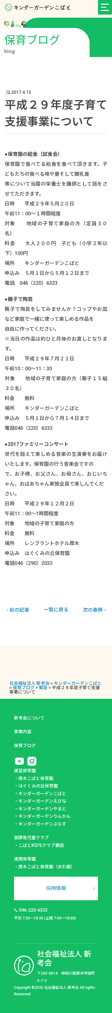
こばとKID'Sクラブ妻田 (41, 845)
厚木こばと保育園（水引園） (46, 866)
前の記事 (19, 610)
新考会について (29, 718)
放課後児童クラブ (31, 837)
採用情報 (56, 888)
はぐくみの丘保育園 (38, 785)
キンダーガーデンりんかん (44, 816)
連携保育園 (25, 859)
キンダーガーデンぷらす (42, 823)
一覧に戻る (56, 610)
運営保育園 (25, 770)
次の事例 (93, 610)
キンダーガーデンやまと (42, 808)
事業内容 (22, 731)
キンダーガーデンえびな (42, 801)
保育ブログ (25, 745)
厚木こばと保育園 (35, 778)
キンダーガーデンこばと (42, 793)
